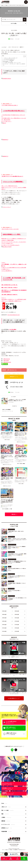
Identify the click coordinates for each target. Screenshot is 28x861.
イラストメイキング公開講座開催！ (8, 60)
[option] (14, 854)
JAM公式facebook (7, 362)
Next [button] (22, 854)
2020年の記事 (7, 621)
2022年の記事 (7, 617)
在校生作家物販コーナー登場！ (8, 61)
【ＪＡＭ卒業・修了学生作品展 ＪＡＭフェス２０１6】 (12, 62)
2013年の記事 (20, 631)
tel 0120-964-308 (14, 844)
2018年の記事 (7, 624)
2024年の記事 (7, 614)
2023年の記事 (20, 614)
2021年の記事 (20, 617)
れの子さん (20, 187)
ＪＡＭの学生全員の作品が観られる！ (9, 59)
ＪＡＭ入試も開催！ (12, 329)
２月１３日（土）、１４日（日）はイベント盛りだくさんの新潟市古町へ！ (14, 64)
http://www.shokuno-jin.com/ (13, 314)
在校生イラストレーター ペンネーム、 (9, 187)
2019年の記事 (20, 621)
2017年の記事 (20, 624)
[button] (23, 56)
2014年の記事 (7, 631)
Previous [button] (6, 854)
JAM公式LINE (6, 360)
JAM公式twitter (6, 358)
